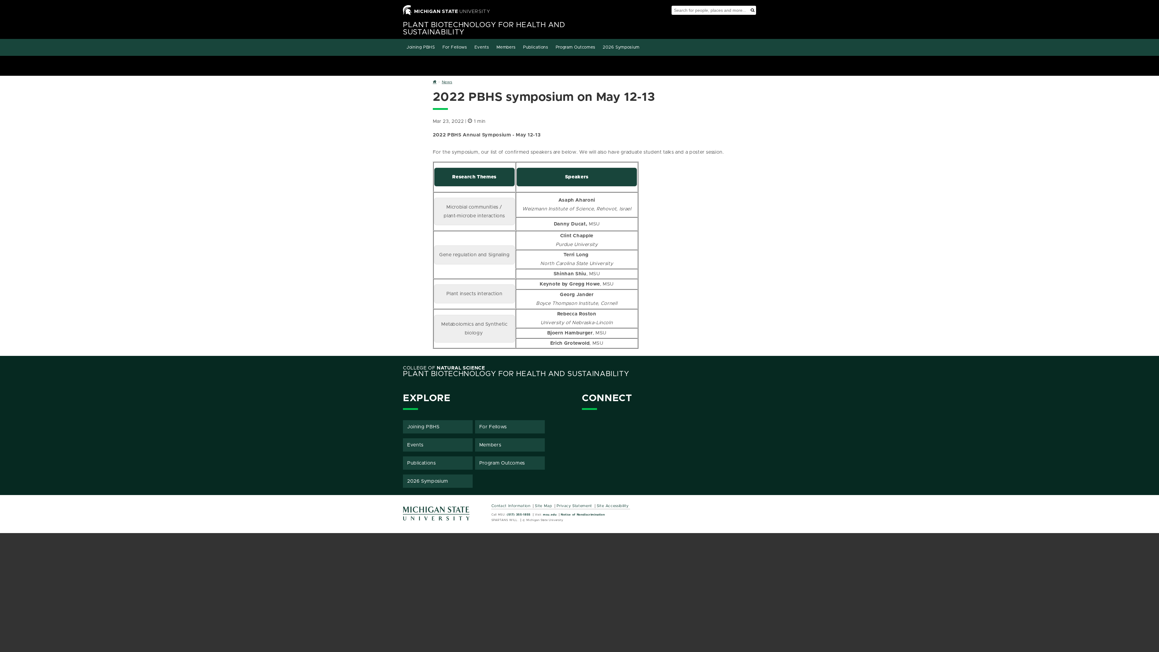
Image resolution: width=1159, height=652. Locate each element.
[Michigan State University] (436, 516)
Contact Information (511, 506)
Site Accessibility (613, 506)
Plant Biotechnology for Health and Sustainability (516, 374)
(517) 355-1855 (519, 514)
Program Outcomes (575, 47)
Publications (535, 47)
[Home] (435, 82)
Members (506, 47)
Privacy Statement (574, 506)
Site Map (543, 506)
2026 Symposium (621, 47)
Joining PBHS (421, 47)
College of (444, 368)
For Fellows (454, 47)
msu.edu (550, 514)
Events (481, 47)
